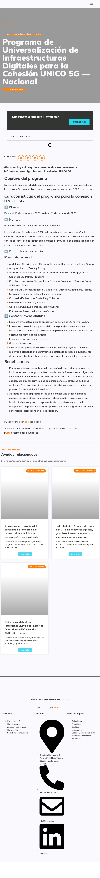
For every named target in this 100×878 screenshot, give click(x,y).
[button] (92, 4)
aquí (27, 421)
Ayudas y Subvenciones (33, 34)
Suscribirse (79, 122)
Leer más (24, 554)
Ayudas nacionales (15, 34)
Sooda (57, 707)
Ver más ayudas (10, 448)
